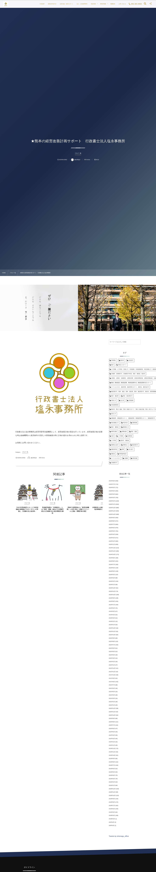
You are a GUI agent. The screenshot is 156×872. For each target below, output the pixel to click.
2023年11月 (112, 591)
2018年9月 (112, 798)
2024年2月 (112, 581)
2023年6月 (112, 608)
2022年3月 (112, 658)
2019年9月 (112, 758)
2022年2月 (112, 661)
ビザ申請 (113, 440)
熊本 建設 (134, 431)
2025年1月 (112, 544)
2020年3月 (112, 738)
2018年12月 (112, 788)
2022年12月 (112, 628)
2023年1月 (112, 624)
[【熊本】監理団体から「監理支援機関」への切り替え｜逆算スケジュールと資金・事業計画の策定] (78, 492)
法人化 (122, 400)
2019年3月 (112, 778)
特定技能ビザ (115, 422)
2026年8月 (112, 481)
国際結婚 (124, 431)
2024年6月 (112, 568)
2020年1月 (112, 745)
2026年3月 (112, 497)
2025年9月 (112, 517)
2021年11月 (112, 671)
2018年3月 (112, 819)
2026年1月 (112, 504)
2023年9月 (112, 598)
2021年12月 (112, 668)
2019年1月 (112, 785)
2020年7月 (112, 725)
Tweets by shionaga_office (119, 836)
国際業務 (134, 422)
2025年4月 (112, 534)
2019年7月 (112, 765)
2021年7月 (112, 685)
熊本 (112, 365)
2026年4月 (112, 494)
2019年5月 (112, 772)
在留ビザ (113, 400)
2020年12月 (112, 708)
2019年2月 (112, 782)
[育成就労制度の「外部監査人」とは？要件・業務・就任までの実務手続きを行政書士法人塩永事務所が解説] (52, 492)
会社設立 (131, 360)
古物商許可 (114, 462)
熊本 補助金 (115, 427)
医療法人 (125, 445)
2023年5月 (112, 611)
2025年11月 (112, 511)
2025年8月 (112, 521)
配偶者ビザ (126, 427)
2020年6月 (112, 728)
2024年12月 (112, 548)
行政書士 (113, 360)
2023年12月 (112, 588)
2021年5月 (112, 691)
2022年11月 (112, 631)
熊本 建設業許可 (128, 396)
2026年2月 (112, 501)
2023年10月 (112, 594)
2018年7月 (112, 805)
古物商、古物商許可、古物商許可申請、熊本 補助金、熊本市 (128, 373)
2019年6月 (112, 768)
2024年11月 (112, 551)
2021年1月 (112, 705)
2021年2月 (112, 701)
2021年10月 (112, 675)
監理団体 (129, 436)
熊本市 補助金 (125, 440)
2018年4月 (112, 815)
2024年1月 (112, 584)
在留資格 (131, 400)
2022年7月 (112, 645)
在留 (112, 436)
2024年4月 (112, 574)
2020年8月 (112, 722)
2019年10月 (112, 755)
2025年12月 (112, 507)
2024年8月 (112, 561)
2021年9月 (112, 678)
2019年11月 (112, 752)
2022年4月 (112, 655)
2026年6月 (112, 487)
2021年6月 (112, 688)
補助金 (113, 453)
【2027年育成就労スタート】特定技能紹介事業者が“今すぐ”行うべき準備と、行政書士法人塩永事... (27, 509)
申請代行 (125, 422)
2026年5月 (112, 491)
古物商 (126, 458)
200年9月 (111, 825)
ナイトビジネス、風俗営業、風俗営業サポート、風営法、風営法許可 (130, 387)
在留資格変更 (115, 405)
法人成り (131, 449)
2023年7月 (112, 604)
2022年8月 (112, 641)
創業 (123, 449)
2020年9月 (112, 718)
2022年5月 (112, 651)
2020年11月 (112, 711)
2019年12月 (112, 748)
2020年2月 (112, 742)
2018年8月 (112, 802)
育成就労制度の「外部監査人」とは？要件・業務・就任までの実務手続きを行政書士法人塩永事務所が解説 (52, 510)
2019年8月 (112, 762)
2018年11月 (112, 792)
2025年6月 (112, 527)
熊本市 (122, 360)
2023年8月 (112, 601)
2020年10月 (112, 715)
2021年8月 (112, 681)
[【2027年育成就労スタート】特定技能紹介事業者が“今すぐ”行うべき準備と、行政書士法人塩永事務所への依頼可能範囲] (27, 492)
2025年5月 (112, 531)
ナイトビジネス (115, 458)
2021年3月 (112, 698)
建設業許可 (135, 445)
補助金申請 (114, 449)
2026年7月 (112, 484)
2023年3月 (112, 618)
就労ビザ (113, 413)
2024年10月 (112, 554)
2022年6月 (112, 648)
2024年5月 (112, 571)
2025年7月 (112, 524)
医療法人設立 (115, 445)
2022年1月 (112, 665)
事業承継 (134, 458)
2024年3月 (112, 578)
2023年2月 (112, 621)
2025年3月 (112, 537)
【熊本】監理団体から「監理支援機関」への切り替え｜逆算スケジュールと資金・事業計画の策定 (78, 509)
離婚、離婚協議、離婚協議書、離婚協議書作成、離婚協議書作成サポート (131, 382)
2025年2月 (112, 541)
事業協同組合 (123, 453)
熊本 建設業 (115, 396)
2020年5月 (112, 732)
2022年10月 (112, 634)
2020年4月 (112, 735)
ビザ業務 (120, 436)
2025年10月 (112, 514)
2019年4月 (112, 775)
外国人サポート (122, 365)
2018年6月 (112, 809)
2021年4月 (112, 695)
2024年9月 (112, 558)
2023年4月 (112, 614)
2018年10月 (112, 795)
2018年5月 (112, 812)
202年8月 (111, 822)
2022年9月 (112, 638)
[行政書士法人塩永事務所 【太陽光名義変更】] (5, 4)
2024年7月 (112, 564)
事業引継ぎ (114, 431)
